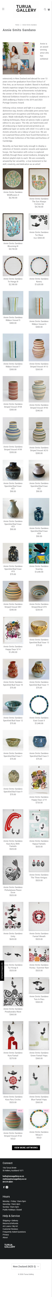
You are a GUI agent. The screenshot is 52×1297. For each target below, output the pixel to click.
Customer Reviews (10, 1229)
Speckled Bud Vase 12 (13, 720)
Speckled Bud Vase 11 (39, 685)
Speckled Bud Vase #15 (12, 570)
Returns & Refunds (10, 1223)
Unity (13, 936)
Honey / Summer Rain (39, 968)
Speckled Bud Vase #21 (12, 487)
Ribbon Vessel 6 (39, 324)
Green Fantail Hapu (39, 1055)
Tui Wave (39, 235)
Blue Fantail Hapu (39, 1099)
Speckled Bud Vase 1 (13, 756)
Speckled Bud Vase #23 (12, 525)
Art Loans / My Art (10, 1226)
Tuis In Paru (39, 999)
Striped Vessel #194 (13, 407)
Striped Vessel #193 (39, 408)
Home (17, 25)
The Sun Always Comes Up (39, 202)
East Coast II (39, 720)
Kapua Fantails (39, 844)
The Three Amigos (39, 877)
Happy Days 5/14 (13, 649)
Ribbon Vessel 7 (13, 366)
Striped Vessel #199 (13, 449)
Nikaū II (39, 1135)
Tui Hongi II (13, 968)
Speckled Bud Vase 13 (39, 642)
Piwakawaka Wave (13, 1012)
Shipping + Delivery (10, 1220)
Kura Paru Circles (13, 1099)
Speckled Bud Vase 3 (39, 756)
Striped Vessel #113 (39, 366)
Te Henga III (13, 281)
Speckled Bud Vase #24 (39, 532)
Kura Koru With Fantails (13, 845)
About (5, 1237)
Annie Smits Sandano (29, 25)
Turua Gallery (29, 1274)
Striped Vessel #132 (13, 1136)
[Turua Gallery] (26, 9)
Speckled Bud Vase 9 (13, 791)
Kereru (39, 281)
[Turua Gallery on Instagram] (7, 1188)
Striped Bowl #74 (39, 607)
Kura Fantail (13, 1055)
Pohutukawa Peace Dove (13, 891)
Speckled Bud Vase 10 (13, 685)
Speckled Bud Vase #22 (39, 487)
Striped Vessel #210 (39, 450)
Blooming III (13, 246)
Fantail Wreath (39, 936)
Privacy (6, 1235)
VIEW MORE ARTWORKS (26, 1147)
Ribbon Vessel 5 (13, 320)
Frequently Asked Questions (14, 1232)
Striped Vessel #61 (13, 607)
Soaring (39, 569)
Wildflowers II (13, 195)
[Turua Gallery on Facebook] (4, 1188)
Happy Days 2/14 (39, 800)
